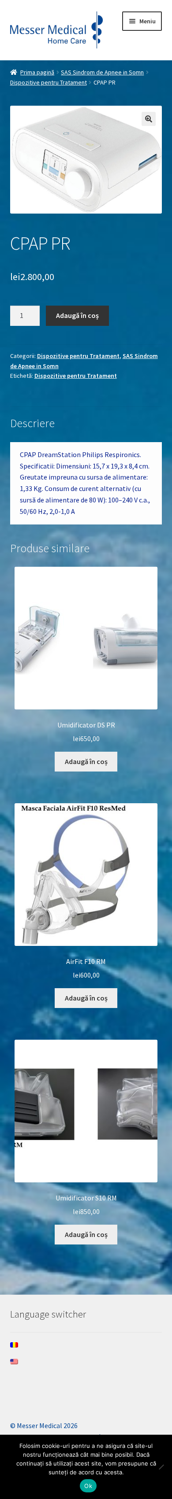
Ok (88, 1485)
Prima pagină (37, 72)
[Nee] (161, 1466)
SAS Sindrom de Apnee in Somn (102, 72)
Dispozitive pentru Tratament (48, 82)
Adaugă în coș (77, 315)
